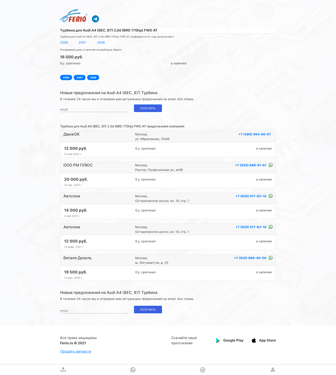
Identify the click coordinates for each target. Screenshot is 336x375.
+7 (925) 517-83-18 (251, 196)
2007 (82, 42)
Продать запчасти (75, 351)
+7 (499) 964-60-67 (254, 134)
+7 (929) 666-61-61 (251, 165)
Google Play (233, 340)
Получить (148, 108)
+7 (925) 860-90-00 (250, 258)
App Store (267, 340)
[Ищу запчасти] (95, 19)
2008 (101, 42)
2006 (64, 42)
